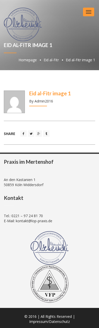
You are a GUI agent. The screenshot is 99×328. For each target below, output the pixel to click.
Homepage (28, 59)
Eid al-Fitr (51, 59)
